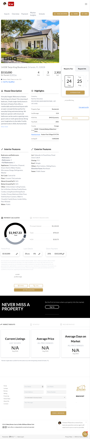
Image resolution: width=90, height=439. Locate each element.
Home (5, 386)
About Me (6, 401)
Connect (6, 403)
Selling (5, 393)
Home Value (7, 398)
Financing (6, 396)
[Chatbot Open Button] (85, 434)
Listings (6, 388)
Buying (5, 391)
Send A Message (58, 413)
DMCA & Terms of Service (81, 437)
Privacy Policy (68, 437)
